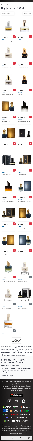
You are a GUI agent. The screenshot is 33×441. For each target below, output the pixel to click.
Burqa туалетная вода (7, 335)
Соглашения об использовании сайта (12, 432)
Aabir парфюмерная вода (24, 254)
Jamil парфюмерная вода (24, 121)
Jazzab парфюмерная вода (8, 281)
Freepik (20, 390)
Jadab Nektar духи (22, 148)
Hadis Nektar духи (6, 148)
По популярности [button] (7, 13)
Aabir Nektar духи (6, 121)
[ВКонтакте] (16, 401)
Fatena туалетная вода (7, 94)
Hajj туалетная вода (6, 308)
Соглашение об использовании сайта (13, 386)
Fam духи (20, 94)
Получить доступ (7, 376)
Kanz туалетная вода (23, 41)
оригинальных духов (23, 385)
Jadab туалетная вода (7, 41)
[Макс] (24, 401)
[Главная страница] (2, 4)
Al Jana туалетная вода (7, 67)
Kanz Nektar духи (22, 174)
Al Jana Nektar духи (6, 174)
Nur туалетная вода (22, 281)
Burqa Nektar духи (6, 228)
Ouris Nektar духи (22, 308)
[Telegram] (9, 401)
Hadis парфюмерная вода (24, 201)
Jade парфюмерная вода (8, 201)
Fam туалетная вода (23, 67)
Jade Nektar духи (22, 228)
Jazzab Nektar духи (6, 254)
